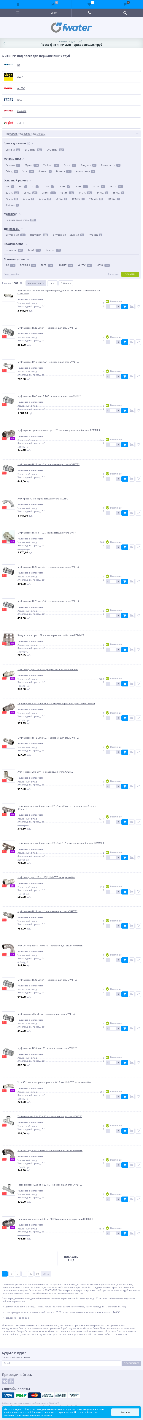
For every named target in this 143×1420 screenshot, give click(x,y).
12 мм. (63, 186)
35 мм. (48, 192)
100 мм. (78, 198)
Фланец (45, 171)
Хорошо (125, 1412)
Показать (130, 274)
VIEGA (103, 265)
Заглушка (88, 165)
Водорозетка (110, 165)
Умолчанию (34, 283)
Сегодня (12, 149)
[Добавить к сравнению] (132, 306)
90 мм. (61, 198)
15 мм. (80, 186)
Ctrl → (46, 1273)
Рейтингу (66, 283)
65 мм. (118, 192)
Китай (34, 250)
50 (37, 1273)
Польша (52, 250)
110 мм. (113, 198)
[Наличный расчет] (48, 1395)
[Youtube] (11, 1381)
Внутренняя (15, 234)
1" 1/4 (48, 186)
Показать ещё (71, 1258)
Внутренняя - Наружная (68, 234)
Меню (54, 13)
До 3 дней (33, 149)
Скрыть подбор (12, 274)
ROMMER (27, 265)
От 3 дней (55, 149)
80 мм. (28, 198)
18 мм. (116, 186)
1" (35, 186)
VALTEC (84, 265)
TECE (46, 265)
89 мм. (44, 198)
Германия (14, 250)
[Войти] (18, 4)
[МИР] (21, 1395)
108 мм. (95, 198)
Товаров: (6, 283)
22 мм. (12, 192)
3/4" (22, 186)
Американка (85, 171)
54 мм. (85, 192)
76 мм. (11, 198)
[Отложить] (138, 306)
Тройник (50, 165)
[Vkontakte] (4, 1381)
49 (31, 1273)
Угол (28, 171)
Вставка (63, 171)
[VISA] (8, 1395)
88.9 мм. (12, 205)
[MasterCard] (34, 1395)
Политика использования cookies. (33, 1414)
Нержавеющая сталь (20, 219)
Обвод (11, 171)
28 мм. (30, 192)
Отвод (69, 165)
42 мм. (66, 192)
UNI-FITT (65, 265)
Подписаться (131, 1363)
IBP (10, 265)
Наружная (38, 234)
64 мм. (102, 192)
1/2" (9, 186)
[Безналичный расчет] (74, 1395)
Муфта (31, 165)
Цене (52, 283)
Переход (12, 165)
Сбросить (113, 274)
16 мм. (98, 186)
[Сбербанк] (61, 1395)
